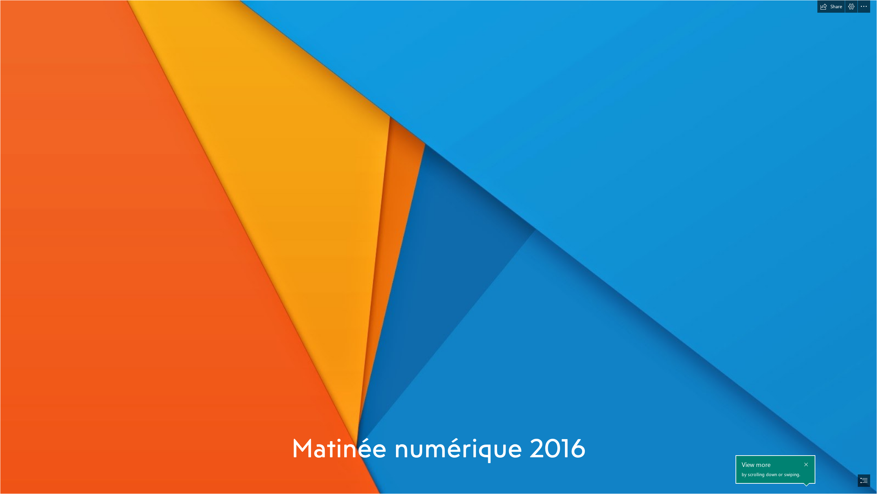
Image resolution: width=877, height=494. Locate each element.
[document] (438, 247)
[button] (831, 6)
